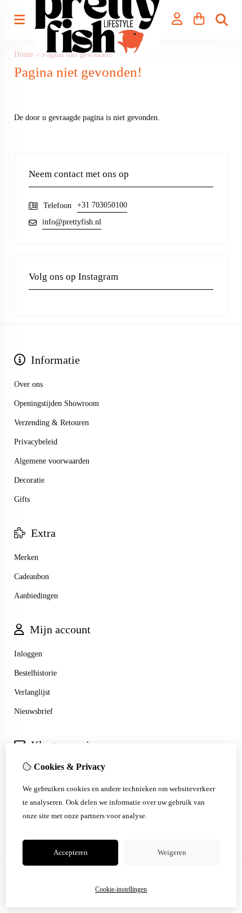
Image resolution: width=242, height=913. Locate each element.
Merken (26, 557)
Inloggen (28, 654)
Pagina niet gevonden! (77, 54)
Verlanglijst (32, 692)
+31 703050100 (102, 205)
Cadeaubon (31, 576)
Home (23, 54)
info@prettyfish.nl (71, 222)
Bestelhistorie (35, 673)
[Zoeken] (222, 20)
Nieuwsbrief (33, 711)
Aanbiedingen (36, 596)
